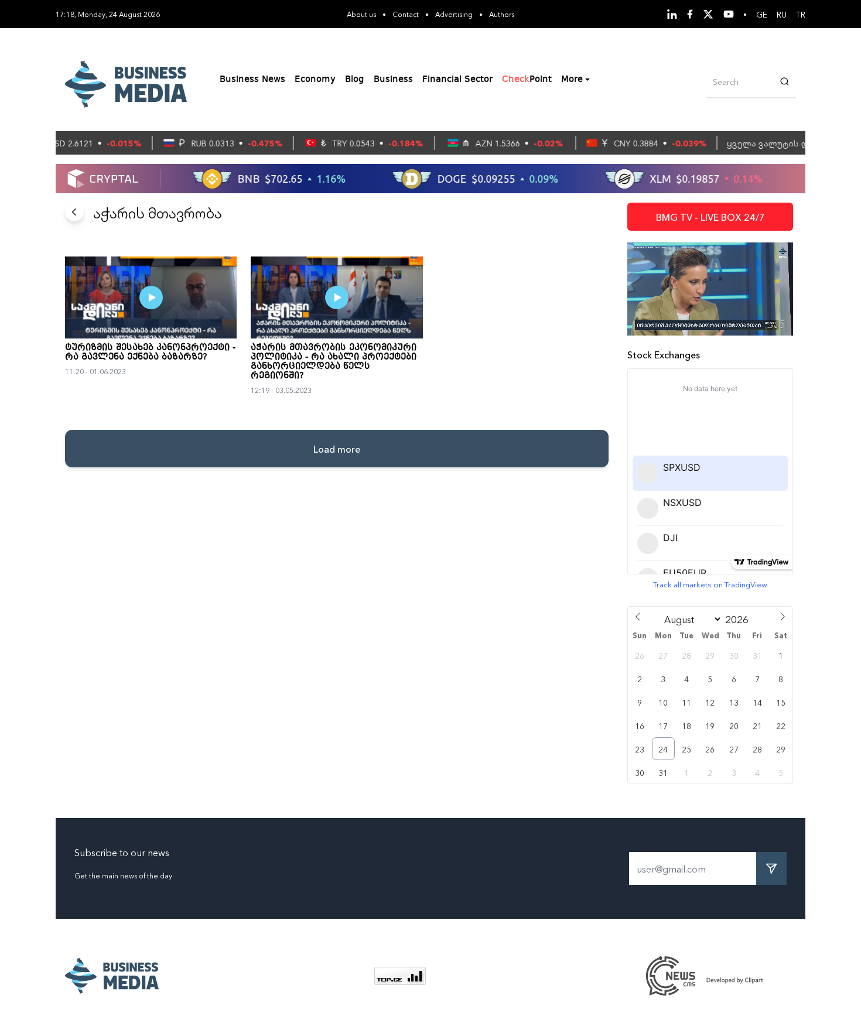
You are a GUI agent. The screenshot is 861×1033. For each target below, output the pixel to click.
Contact (405, 14)
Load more (336, 448)
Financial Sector (457, 79)
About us (361, 14)
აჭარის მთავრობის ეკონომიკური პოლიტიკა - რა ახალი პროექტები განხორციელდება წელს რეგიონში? (333, 362)
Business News (252, 79)
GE (761, 14)
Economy (315, 79)
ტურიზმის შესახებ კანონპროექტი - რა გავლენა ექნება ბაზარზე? (150, 352)
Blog (354, 79)
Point (527, 79)
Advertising (454, 14)
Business (393, 79)
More (572, 79)
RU (782, 14)
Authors (501, 14)
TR (800, 14)
